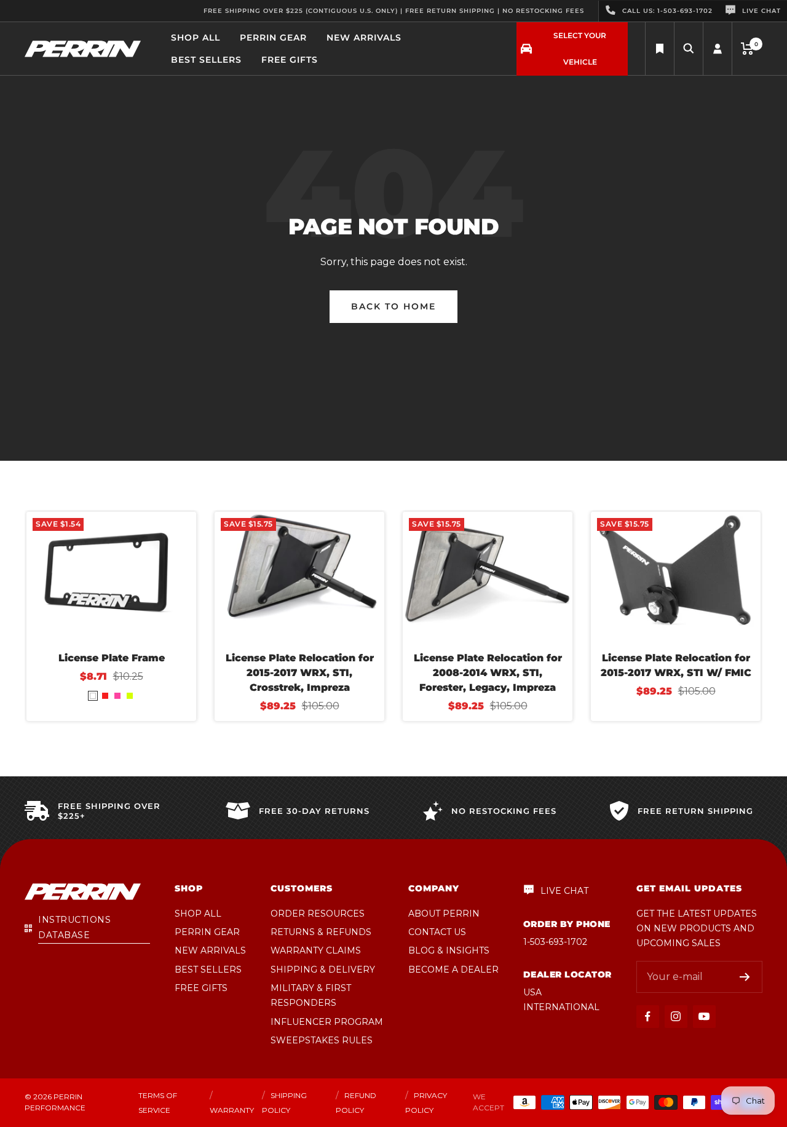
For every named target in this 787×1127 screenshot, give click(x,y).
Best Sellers (206, 59)
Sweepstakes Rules (322, 1040)
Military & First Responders (311, 995)
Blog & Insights (448, 950)
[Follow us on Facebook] (647, 1016)
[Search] (659, 49)
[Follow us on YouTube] (704, 1016)
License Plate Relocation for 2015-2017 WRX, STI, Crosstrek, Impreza (300, 672)
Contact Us (437, 932)
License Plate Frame (111, 658)
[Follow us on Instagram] (676, 1016)
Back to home (393, 306)
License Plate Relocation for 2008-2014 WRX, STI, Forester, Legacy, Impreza (488, 672)
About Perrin (444, 913)
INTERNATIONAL (561, 1007)
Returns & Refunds (321, 932)
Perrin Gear (273, 37)
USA (532, 992)
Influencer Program (327, 1021)
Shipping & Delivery (323, 969)
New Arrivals (363, 37)
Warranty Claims (316, 950)
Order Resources (318, 913)
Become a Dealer (453, 969)
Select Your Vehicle (579, 48)
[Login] (717, 49)
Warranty (232, 1110)
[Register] (745, 977)
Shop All (195, 37)
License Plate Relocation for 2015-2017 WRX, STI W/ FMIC (676, 665)
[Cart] (747, 48)
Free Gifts (289, 59)
